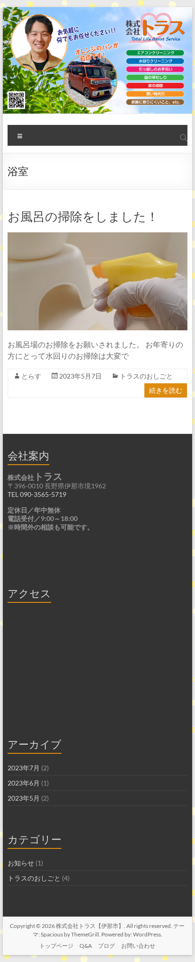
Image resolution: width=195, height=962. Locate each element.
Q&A (86, 945)
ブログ (106, 945)
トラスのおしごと (146, 376)
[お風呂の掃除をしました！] (97, 236)
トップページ (56, 945)
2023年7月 (24, 768)
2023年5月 (24, 798)
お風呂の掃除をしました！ (83, 216)
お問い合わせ (138, 945)
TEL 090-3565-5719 (37, 494)
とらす (31, 376)
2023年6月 (24, 783)
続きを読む (165, 390)
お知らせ (21, 863)
